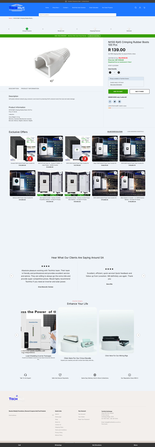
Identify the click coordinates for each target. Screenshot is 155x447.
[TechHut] (17, 7)
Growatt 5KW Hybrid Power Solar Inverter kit (22, 163)
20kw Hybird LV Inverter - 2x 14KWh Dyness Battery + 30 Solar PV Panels (132, 198)
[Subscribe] (53, 415)
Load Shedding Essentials (135, 131)
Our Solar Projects (107, 7)
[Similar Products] (33, 138)
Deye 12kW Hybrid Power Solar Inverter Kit (105, 163)
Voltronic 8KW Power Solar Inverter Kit (23, 197)
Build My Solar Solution (79, 7)
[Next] (143, 276)
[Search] (135, 7)
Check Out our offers (94, 35)
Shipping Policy (59, 427)
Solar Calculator (93, 7)
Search (57, 414)
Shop (56, 419)
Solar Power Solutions (114, 131)
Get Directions (96, 445)
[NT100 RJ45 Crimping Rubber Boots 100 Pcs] (51, 61)
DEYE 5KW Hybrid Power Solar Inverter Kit (77, 163)
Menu (135, 445)
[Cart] (144, 7)
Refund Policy (58, 435)
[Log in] (140, 7)
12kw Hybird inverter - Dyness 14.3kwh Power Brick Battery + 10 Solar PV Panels (77, 198)
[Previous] (11, 276)
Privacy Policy (59, 432)
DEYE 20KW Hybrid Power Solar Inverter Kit (104, 197)
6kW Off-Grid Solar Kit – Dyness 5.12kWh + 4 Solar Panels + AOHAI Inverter (50, 164)
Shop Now (56, 7)
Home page (58, 416)
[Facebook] (110, 101)
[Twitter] (114, 101)
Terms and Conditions (61, 430)
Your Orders (81, 416)
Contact (65, 7)
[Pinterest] (119, 101)
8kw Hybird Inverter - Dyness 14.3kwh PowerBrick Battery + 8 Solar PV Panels (50, 198)
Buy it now (140, 91)
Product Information (30, 88)
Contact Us (58, 424)
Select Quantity (112, 68)
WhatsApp (58, 445)
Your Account (81, 414)
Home (47, 7)
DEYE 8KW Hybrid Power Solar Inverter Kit (132, 163)
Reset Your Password (83, 419)
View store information (116, 84)
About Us (57, 422)
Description (14, 88)
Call (19, 445)
